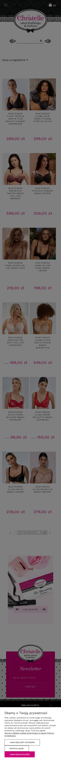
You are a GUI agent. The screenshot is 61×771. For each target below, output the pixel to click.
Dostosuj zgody (17, 748)
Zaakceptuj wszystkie (20, 754)
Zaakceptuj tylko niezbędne (22, 742)
